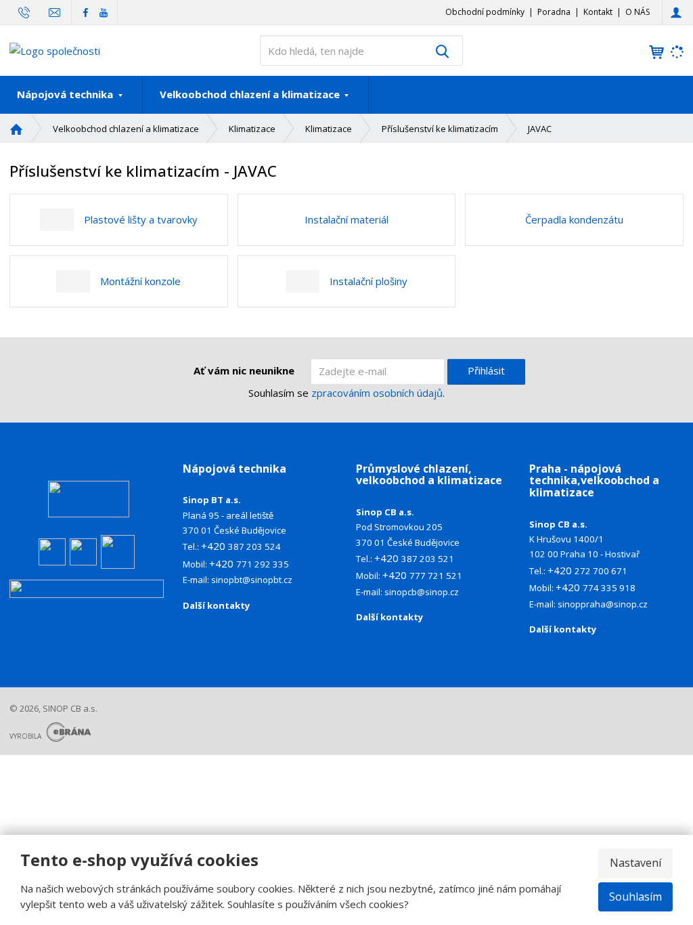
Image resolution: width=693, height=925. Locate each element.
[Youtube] (103, 12)
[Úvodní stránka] (54, 49)
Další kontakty (216, 605)
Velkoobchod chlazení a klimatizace (251, 94)
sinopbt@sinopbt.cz (252, 580)
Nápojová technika (66, 94)
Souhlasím (635, 896)
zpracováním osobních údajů (377, 393)
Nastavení (635, 862)
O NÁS (637, 12)
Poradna (554, 12)
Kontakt (597, 12)
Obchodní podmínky (484, 12)
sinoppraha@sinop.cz (603, 604)
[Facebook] (85, 12)
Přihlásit (486, 370)
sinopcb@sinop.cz (421, 592)
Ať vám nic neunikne (244, 370)
